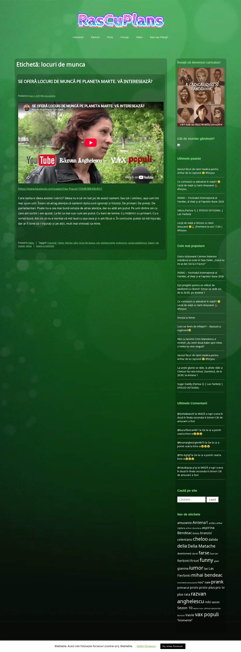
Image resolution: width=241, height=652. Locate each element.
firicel (194, 561)
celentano (184, 539)
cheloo (200, 539)
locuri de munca (87, 242)
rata (187, 594)
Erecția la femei (186, 317)
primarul (183, 587)
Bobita (196, 533)
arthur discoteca (193, 528)
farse (203, 553)
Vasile (189, 615)
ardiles (212, 523)
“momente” (184, 620)
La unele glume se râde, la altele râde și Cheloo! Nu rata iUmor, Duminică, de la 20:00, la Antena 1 (200, 371)
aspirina (208, 528)
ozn (98, 242)
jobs (75, 242)
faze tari (214, 553)
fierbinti (183, 561)
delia (182, 546)
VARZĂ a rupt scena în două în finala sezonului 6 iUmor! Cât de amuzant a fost (200, 417)
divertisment (184, 553)
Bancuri (95, 37)
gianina (182, 568)
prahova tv (121, 242)
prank (217, 581)
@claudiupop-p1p (187, 467)
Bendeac (184, 532)
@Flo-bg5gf (184, 455)
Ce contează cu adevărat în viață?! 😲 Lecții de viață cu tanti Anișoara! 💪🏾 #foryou (198, 185)
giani (216, 561)
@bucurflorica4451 (188, 430)
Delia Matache (201, 546)
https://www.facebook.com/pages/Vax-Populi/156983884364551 (60, 189)
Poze (110, 37)
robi (208, 602)
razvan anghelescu (137, 242)
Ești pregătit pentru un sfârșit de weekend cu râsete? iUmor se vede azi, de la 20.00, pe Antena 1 (199, 288)
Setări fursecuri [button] (146, 646)
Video (139, 37)
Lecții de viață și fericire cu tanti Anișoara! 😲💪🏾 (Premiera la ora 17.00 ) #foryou (199, 226)
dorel (195, 553)
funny (61, 242)
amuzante (184, 523)
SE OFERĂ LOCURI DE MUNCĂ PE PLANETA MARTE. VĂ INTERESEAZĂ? (85, 81)
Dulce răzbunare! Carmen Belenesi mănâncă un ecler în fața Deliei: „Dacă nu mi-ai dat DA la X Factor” (200, 260)
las (206, 568)
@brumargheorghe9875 (190, 442)
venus (29, 245)
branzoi (206, 533)
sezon (216, 602)
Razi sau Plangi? (159, 37)
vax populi (207, 614)
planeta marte (108, 242)
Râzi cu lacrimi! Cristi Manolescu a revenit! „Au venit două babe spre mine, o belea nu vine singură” (199, 342)
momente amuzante (187, 582)
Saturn (151, 242)
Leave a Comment (45, 245)
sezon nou (198, 608)
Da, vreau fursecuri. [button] (172, 646)
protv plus (207, 587)
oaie (207, 582)
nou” (201, 582)
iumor (196, 567)
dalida (213, 539)
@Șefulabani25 (185, 413)
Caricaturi (78, 37)
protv (194, 587)
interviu (68, 242)
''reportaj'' (52, 242)
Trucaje (124, 37)
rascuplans (49, 95)
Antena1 (200, 522)
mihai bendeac (206, 575)
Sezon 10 (184, 607)
